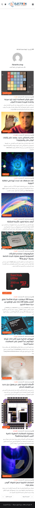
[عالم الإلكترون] (17, 4)
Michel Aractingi (17, 65)
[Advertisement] (17, 27)
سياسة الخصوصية (7, 505)
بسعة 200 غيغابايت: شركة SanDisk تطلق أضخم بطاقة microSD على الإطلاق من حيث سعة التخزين (18, 301)
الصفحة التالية (9, 497)
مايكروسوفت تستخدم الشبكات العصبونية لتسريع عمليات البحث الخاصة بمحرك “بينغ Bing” (18, 256)
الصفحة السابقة (26, 497)
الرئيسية (30, 49)
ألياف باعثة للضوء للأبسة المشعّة (20, 222)
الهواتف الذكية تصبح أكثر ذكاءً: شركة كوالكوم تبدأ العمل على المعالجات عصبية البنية (19, 341)
